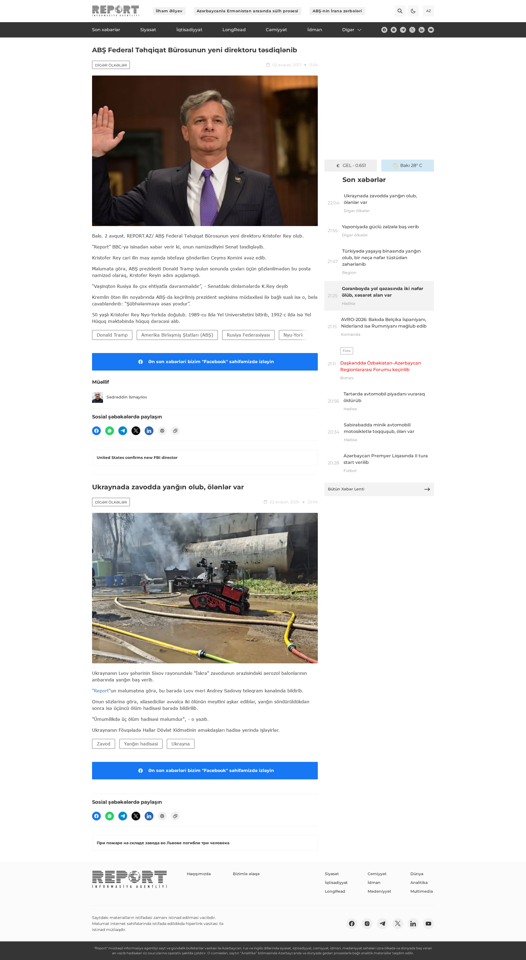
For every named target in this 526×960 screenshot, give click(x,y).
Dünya (416, 873)
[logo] (115, 10)
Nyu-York (293, 334)
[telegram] (403, 30)
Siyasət (332, 873)
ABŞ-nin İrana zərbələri (337, 10)
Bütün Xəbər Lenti (346, 489)
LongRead (335, 891)
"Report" (101, 690)
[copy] (175, 430)
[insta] (394, 30)
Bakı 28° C (411, 165)
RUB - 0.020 (354, 165)
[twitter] (412, 30)
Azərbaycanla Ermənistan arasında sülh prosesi (247, 10)
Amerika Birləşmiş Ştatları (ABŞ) (177, 334)
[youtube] (431, 30)
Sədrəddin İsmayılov (127, 397)
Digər (348, 29)
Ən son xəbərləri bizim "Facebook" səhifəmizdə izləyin (211, 361)
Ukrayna (180, 743)
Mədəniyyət (379, 891)
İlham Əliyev (169, 10)
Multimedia (421, 891)
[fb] (384, 30)
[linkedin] (422, 30)
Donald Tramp (112, 334)
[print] (162, 430)
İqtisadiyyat (336, 882)
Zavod (103, 743)
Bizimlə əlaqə (246, 873)
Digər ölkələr (111, 65)
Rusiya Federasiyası (248, 334)
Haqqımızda (199, 873)
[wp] (109, 430)
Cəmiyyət (377, 873)
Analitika (419, 882)
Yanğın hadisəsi (141, 743)
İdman (374, 882)
